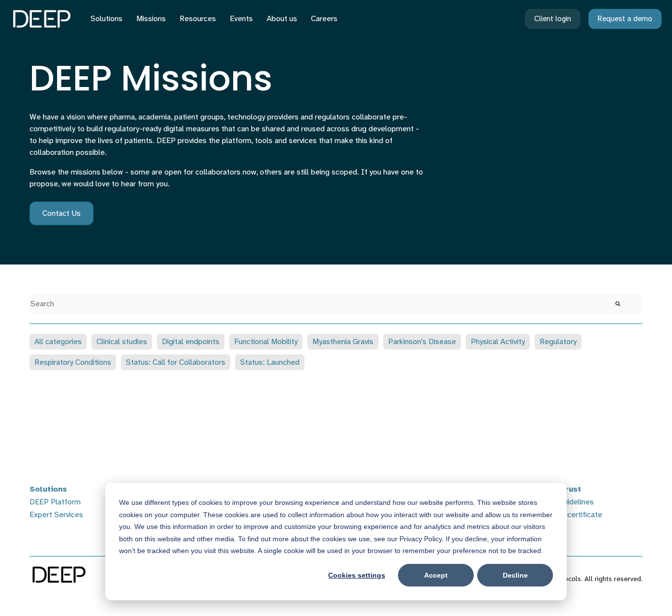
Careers (324, 18)
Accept (436, 575)
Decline (515, 575)
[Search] (617, 304)
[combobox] (311, 304)
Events (241, 18)
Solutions (106, 18)
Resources (198, 18)
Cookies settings (356, 575)
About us (282, 18)
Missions (151, 18)
